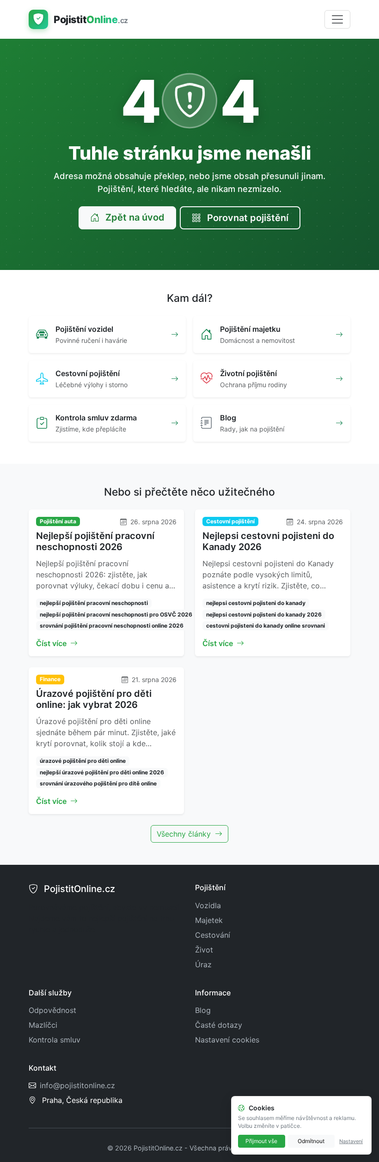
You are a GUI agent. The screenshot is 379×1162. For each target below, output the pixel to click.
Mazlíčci (43, 1025)
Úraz (203, 964)
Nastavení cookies (227, 1039)
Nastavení (351, 1141)
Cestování (212, 935)
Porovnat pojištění (246, 217)
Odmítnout (311, 1141)
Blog (203, 1010)
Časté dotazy (218, 1025)
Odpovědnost (52, 1010)
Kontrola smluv (54, 1039)
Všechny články (185, 834)
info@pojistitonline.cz (77, 1085)
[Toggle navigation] (337, 19)
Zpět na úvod (134, 217)
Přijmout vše (261, 1141)
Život (204, 949)
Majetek (209, 920)
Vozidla (208, 905)
